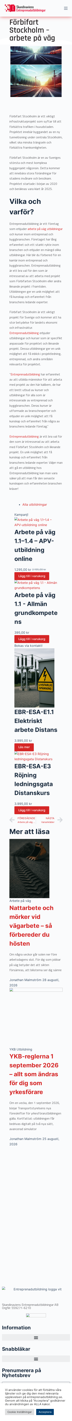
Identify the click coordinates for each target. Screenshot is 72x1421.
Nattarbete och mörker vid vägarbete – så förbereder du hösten (31, 925)
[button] (36, 1337)
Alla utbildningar (34, 504)
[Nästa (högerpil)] (65, 710)
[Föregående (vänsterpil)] (7, 710)
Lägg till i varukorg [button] (31, 576)
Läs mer (24, 747)
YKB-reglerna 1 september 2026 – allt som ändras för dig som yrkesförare (34, 1074)
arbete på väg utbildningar (45, 228)
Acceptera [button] (45, 1411)
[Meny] (66, 8)
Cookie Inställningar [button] (19, 1411)
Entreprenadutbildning (24, 333)
